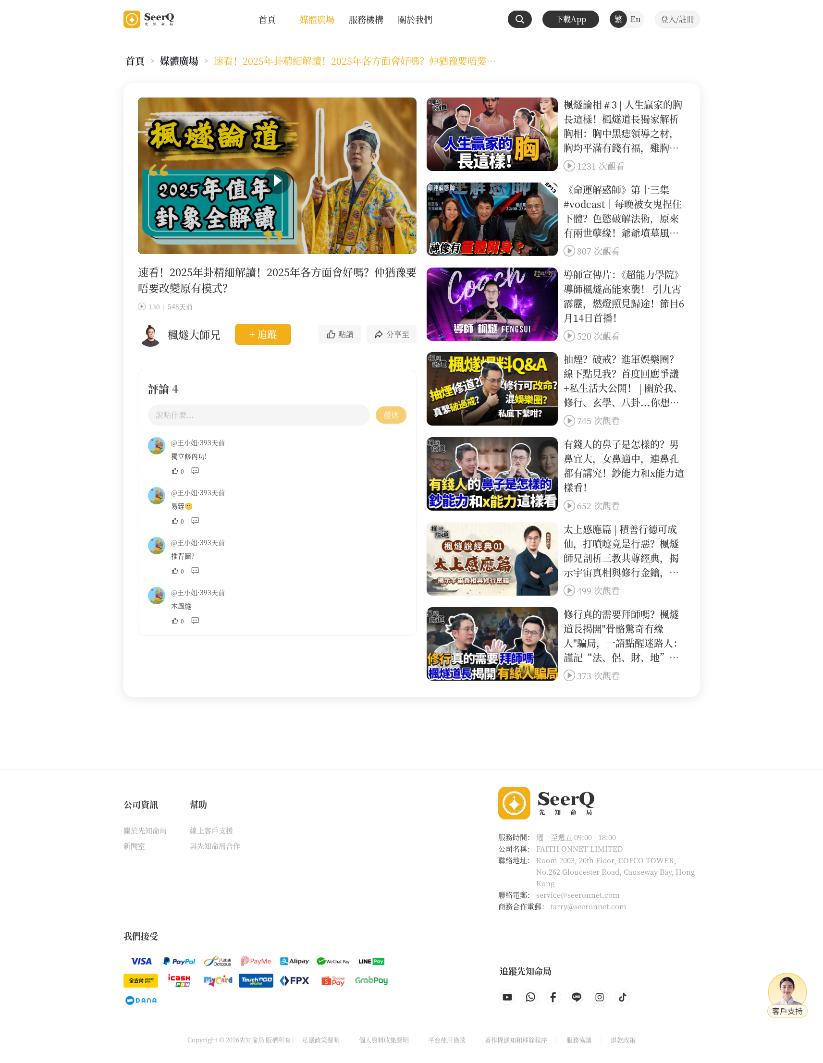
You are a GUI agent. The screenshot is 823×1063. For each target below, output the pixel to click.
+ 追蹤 (263, 334)
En (635, 18)
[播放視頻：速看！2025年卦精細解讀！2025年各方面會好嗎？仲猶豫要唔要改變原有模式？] (277, 181)
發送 (391, 414)
